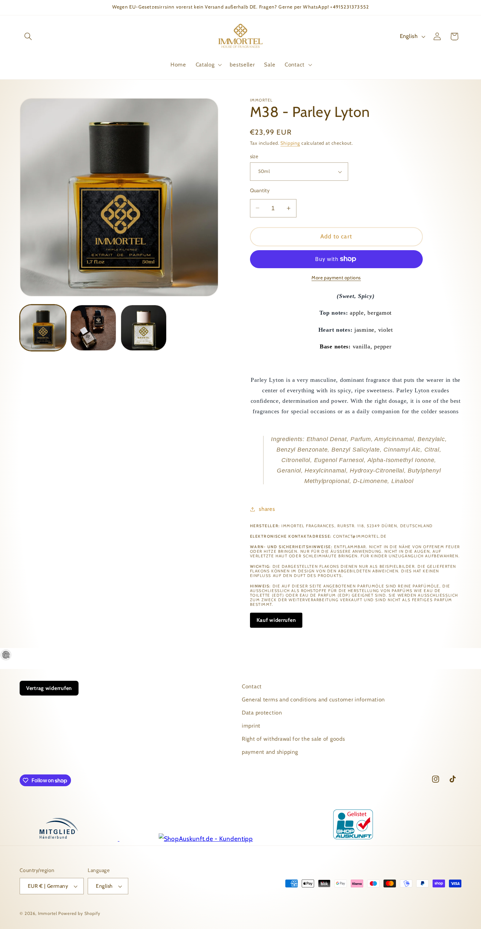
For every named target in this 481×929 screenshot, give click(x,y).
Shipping (290, 143)
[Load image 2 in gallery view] (93, 328)
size (254, 156)
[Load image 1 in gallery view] (43, 328)
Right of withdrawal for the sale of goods (293, 738)
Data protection (262, 712)
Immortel (47, 913)
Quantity (260, 190)
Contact (252, 686)
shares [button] (267, 509)
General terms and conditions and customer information (313, 699)
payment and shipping (270, 752)
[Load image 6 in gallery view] (143, 328)
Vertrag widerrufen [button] (49, 688)
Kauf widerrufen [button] (276, 620)
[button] (28, 36)
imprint (251, 725)
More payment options (336, 278)
